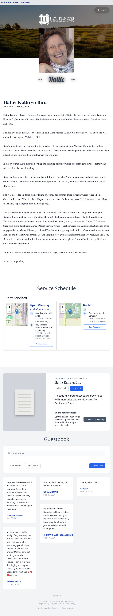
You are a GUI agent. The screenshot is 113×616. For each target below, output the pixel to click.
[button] (16, 312)
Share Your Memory (95, 419)
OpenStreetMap (59, 608)
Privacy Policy (49, 604)
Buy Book (77, 388)
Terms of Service (64, 604)
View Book (61, 388)
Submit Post (97, 465)
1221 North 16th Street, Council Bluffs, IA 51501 (42, 336)
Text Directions (41, 344)
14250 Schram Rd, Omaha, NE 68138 (97, 320)
